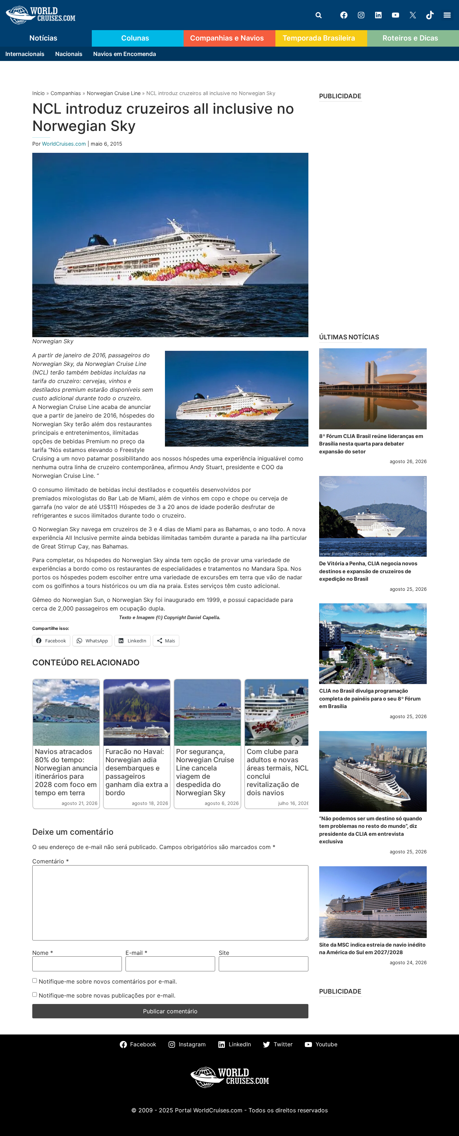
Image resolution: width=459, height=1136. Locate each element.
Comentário (50, 861)
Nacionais (68, 53)
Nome (42, 953)
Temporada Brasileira (319, 38)
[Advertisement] (373, 214)
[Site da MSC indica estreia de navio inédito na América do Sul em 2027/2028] (373, 902)
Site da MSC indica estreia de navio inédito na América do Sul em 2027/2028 (372, 949)
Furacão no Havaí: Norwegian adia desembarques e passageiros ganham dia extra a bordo (136, 772)
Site (224, 953)
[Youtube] (395, 15)
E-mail (136, 953)
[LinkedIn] (378, 15)
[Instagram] (361, 15)
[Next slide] (297, 741)
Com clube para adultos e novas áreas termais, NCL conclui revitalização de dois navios (278, 772)
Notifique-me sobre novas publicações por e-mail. (107, 995)
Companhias (66, 93)
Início (38, 93)
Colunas (135, 38)
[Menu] (447, 15)
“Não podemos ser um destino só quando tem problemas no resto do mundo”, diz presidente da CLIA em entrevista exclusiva (370, 830)
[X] (412, 15)
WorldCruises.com (64, 144)
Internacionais (24, 53)
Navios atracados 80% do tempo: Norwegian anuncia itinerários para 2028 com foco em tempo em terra (66, 772)
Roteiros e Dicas (410, 38)
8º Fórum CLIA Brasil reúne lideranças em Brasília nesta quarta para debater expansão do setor (371, 443)
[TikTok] (430, 15)
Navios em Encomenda (124, 53)
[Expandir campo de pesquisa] (318, 15)
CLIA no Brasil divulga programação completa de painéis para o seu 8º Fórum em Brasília (370, 698)
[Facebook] (344, 15)
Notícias (43, 38)
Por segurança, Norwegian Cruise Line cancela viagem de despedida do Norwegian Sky (205, 772)
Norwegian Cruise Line (114, 93)
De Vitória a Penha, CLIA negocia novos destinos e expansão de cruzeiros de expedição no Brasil (368, 571)
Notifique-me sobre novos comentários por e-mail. (108, 981)
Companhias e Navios (227, 38)
